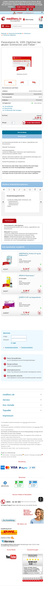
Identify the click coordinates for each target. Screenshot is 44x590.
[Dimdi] (19, 484)
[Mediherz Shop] (11, 19)
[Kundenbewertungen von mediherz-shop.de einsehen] (33, 564)
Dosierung (14, 191)
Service (6, 400)
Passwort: (6, 340)
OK (31, 9)
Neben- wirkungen (24, 191)
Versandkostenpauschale (23, 448)
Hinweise (29, 191)
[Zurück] (3, 202)
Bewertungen (22, 136)
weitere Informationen (18, 9)
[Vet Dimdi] (33, 484)
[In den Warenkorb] (32, 123)
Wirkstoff (40, 191)
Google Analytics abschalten (25, 7)
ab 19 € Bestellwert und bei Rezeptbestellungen (21, 359)
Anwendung (9, 191)
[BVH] (5, 484)
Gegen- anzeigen (19, 191)
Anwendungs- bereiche (4, 189)
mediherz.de (8, 395)
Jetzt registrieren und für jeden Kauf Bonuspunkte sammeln (24, 377)
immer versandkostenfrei (14, 365)
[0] (38, 20)
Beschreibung (22, 132)
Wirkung (35, 191)
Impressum (8, 416)
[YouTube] (11, 557)
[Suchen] (41, 26)
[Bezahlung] (21, 467)
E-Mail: (5, 336)
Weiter (41, 202)
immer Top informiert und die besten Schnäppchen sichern (24, 371)
